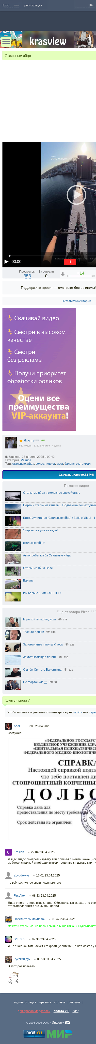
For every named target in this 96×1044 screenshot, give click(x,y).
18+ (91, 5)
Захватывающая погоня (40, 657)
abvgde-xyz (21, 875)
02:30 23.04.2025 (44, 939)
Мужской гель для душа (39, 619)
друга (57, 445)
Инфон (57, 1022)
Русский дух (22, 959)
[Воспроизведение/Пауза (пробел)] (6, 261)
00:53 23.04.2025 (49, 959)
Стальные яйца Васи (38, 568)
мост (60, 463)
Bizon (26, 441)
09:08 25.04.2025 (38, 726)
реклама (74, 1002)
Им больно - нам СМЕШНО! (42, 593)
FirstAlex (19, 895)
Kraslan (19, 852)
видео (28, 445)
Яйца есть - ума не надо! (40, 530)
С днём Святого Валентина (42, 669)
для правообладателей (34, 1011)
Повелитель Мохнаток (29, 919)
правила (45, 1002)
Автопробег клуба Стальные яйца (47, 555)
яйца (30, 463)
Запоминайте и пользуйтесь (43, 644)
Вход (5, 5)
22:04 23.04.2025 (43, 852)
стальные (19, 463)
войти (78, 712)
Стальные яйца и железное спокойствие (51, 492)
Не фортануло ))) (35, 682)
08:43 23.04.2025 (44, 895)
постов (46, 445)
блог (76, 1011)
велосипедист (45, 463)
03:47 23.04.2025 (64, 919)
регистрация (33, 5)
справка (59, 1002)
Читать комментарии (76, 301)
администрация (25, 1002)
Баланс (28, 580)
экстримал (83, 463)
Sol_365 (19, 939)
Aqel (17, 726)
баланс (69, 463)
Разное (26, 460)
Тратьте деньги (33, 632)
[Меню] (6, 42)
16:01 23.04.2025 (48, 875)
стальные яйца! (34, 543)
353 (27, 275)
